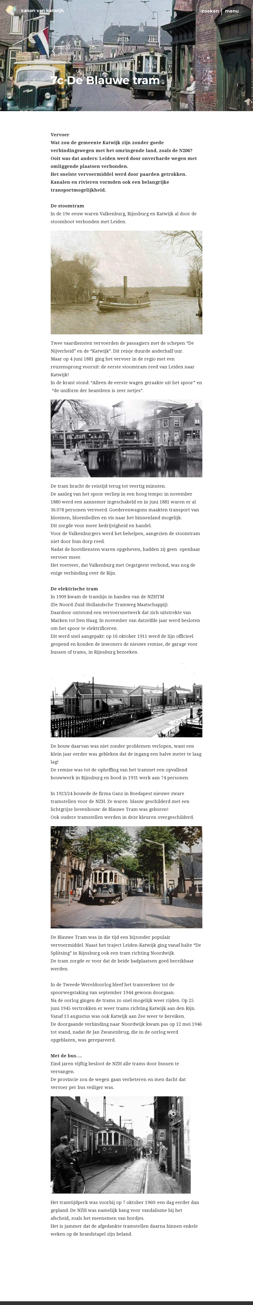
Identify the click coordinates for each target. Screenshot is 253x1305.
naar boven (28, 1291)
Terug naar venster (70, 50)
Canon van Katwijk (42, 10)
